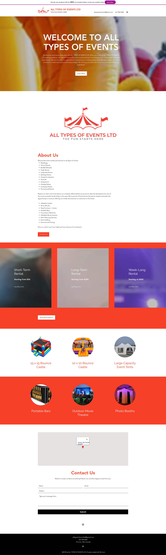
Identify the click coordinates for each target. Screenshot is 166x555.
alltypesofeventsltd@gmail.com (103, 12)
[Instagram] (127, 12)
